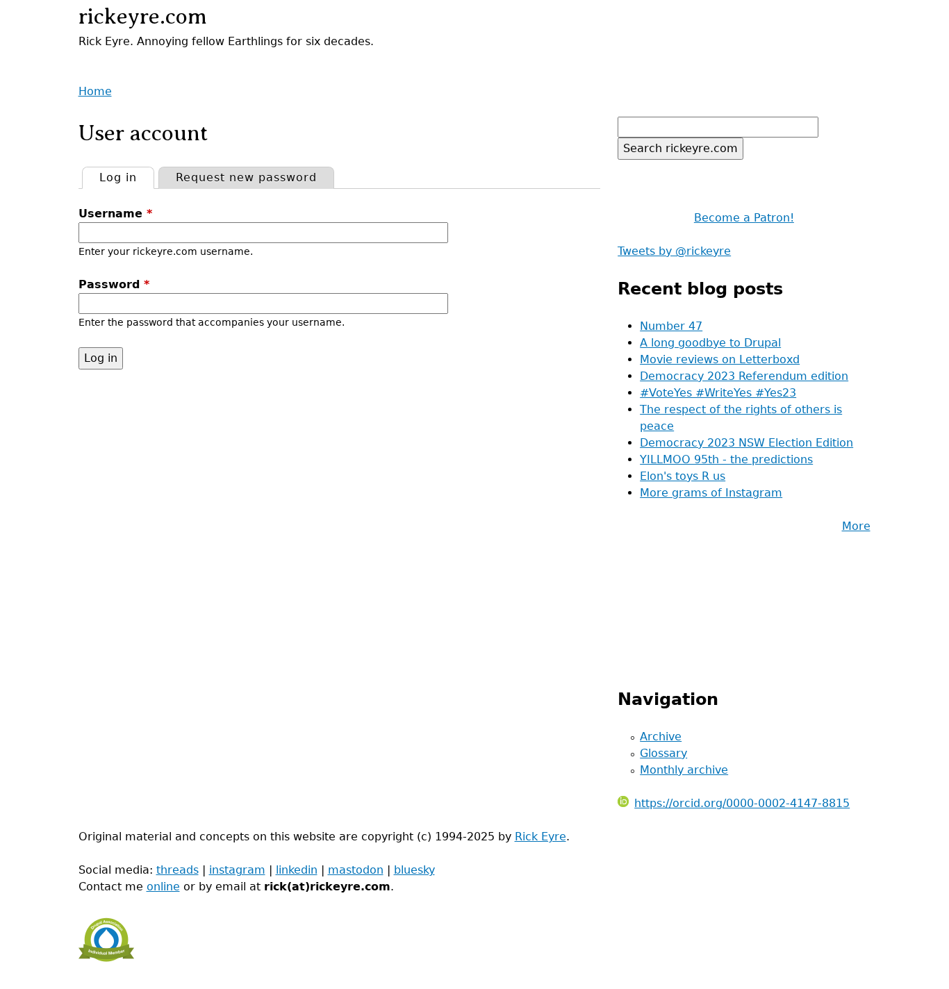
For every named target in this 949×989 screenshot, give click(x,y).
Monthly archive (684, 769)
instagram (237, 869)
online (163, 886)
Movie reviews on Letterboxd (720, 359)
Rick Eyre (540, 836)
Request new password (246, 177)
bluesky (414, 869)
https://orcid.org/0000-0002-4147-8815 (742, 803)
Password (114, 284)
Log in (126, 177)
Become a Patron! (744, 217)
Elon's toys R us (682, 476)
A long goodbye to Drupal (710, 342)
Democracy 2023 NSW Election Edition (746, 442)
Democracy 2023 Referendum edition (744, 376)
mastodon (355, 869)
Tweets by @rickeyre (674, 251)
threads (177, 869)
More (856, 526)
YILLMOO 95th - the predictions (726, 459)
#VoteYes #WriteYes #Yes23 (718, 392)
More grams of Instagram (711, 492)
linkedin (296, 869)
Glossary (663, 753)
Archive (661, 736)
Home (95, 91)
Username (115, 213)
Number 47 (671, 326)
